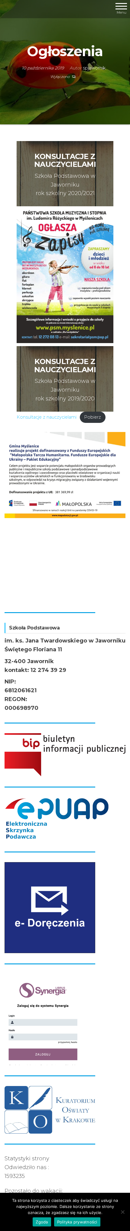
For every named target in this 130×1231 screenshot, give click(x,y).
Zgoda (42, 1221)
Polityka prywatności (77, 1221)
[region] (65, 517)
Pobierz (92, 417)
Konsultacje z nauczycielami (46, 417)
